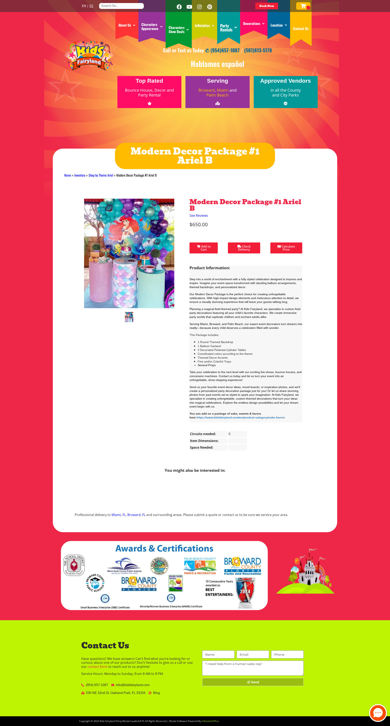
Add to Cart (205, 247)
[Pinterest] (210, 7)
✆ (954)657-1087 (222, 50)
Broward (206, 90)
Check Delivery (244, 247)
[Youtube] (189, 7)
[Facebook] (179, 7)
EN (84, 6)
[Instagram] (199, 7)
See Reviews (199, 215)
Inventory (79, 175)
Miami (223, 90)
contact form (97, 666)
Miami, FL (119, 515)
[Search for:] (121, 6)
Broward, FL (136, 515)
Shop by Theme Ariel (101, 175)
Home (67, 175)
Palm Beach (217, 95)
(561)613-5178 (258, 50)
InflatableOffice (210, 721)
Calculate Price (288, 247)
